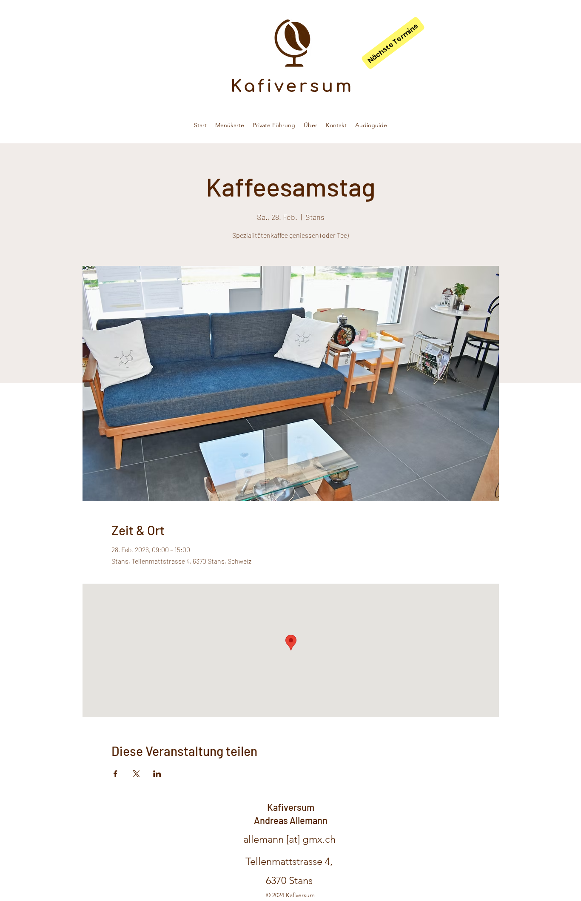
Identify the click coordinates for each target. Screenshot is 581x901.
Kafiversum (292, 86)
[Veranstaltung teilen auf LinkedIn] (157, 773)
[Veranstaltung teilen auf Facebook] (115, 773)
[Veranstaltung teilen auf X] (136, 773)
